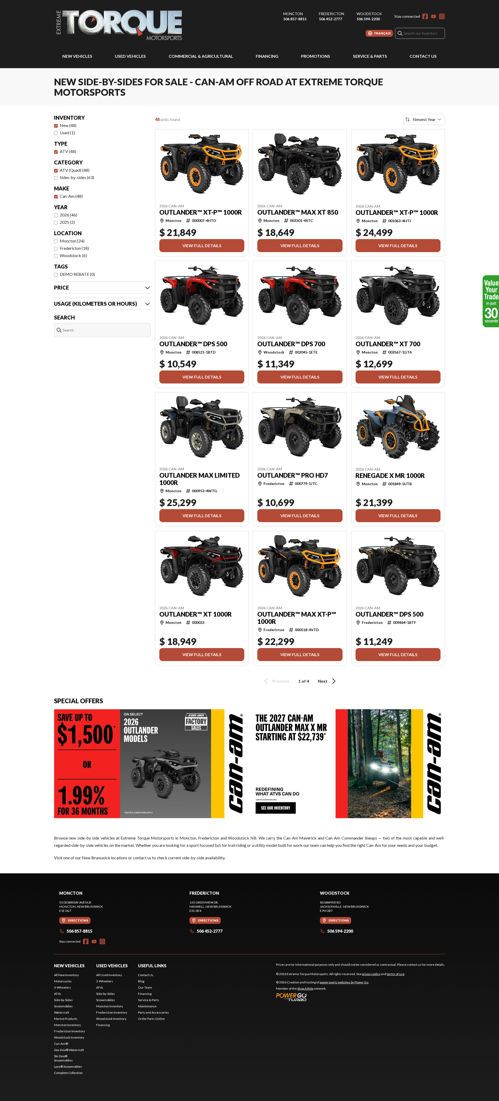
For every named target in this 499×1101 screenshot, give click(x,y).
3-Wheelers (62, 987)
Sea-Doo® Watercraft (69, 1050)
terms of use (395, 974)
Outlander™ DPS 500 (193, 344)
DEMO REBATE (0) (77, 274)
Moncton (293, 13)
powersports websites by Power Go (344, 982)
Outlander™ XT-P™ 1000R (200, 212)
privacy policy (371, 974)
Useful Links (152, 965)
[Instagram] (442, 16)
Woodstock (369, 13)
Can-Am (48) (71, 196)
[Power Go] (322, 997)
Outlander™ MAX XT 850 (297, 212)
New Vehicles (77, 56)
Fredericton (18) (74, 248)
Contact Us (423, 56)
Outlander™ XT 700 (388, 344)
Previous (281, 680)
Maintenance (147, 1006)
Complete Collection (68, 1073)
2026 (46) (68, 214)
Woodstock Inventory (69, 1037)
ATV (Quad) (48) (74, 170)
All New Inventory (66, 975)
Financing (267, 56)
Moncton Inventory (67, 1025)
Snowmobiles (63, 1006)
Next (322, 680)
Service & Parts (370, 56)
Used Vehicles (130, 56)
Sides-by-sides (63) (77, 177)
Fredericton (331, 13)
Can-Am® (61, 1044)
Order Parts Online (151, 1019)
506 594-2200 (368, 19)
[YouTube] (433, 16)
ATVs (57, 994)
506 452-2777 (330, 19)
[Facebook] (425, 16)
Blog (141, 981)
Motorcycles (63, 981)
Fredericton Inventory (69, 1031)
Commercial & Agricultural (201, 56)
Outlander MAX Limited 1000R (199, 479)
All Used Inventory (109, 975)
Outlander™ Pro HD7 (292, 475)
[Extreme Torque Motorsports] (119, 25)
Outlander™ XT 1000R (195, 614)
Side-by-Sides (63, 1000)
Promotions (315, 56)
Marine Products (65, 1019)
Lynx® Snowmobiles (68, 1066)
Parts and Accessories (153, 1012)
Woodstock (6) (73, 255)
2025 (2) (67, 222)
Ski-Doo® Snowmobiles (63, 1058)
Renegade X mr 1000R (390, 475)
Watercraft (61, 1012)
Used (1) (67, 132)
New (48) (68, 125)
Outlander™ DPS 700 (291, 344)
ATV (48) (68, 151)
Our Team (145, 987)
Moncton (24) (72, 240)
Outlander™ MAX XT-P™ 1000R (296, 618)
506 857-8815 (294, 19)
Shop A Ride (305, 988)
